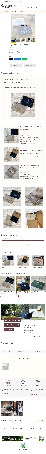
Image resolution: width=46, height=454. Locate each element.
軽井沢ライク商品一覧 (37, 336)
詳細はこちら (4, 393)
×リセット (42, 359)
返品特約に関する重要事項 (15, 62)
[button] (44, 4)
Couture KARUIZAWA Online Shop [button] (23, 451)
